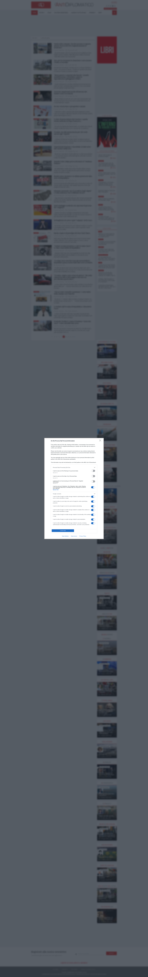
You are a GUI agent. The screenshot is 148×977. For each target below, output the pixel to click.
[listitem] (74, 467)
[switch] (93, 471)
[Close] (100, 441)
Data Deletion (65, 536)
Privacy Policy (82, 536)
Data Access (74, 536)
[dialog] (74, 488)
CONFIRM (63, 530)
